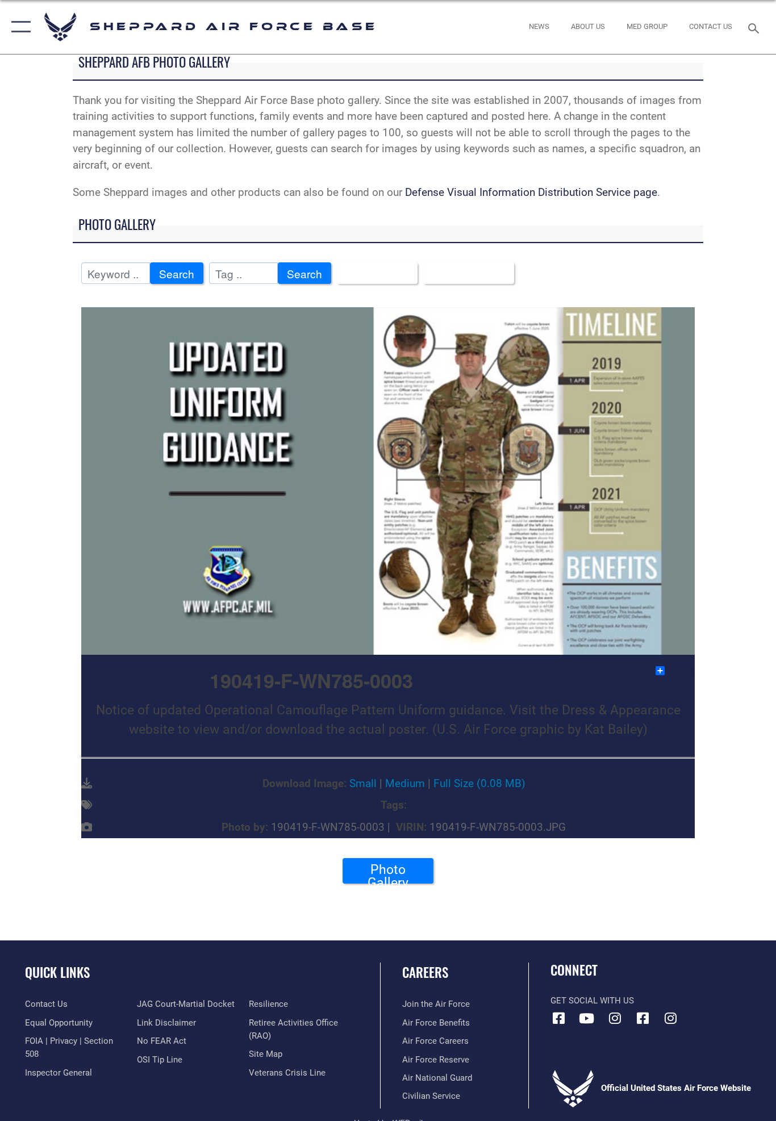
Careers (425, 972)
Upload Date (464, 273)
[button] (18, 27)
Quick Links (57, 972)
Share (680, 670)
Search (176, 273)
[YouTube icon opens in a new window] (586, 1018)
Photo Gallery (388, 873)
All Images (373, 273)
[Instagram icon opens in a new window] (614, 1018)
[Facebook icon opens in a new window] (559, 1018)
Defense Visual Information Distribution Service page (531, 192)
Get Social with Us (592, 1000)
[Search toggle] (755, 27)
